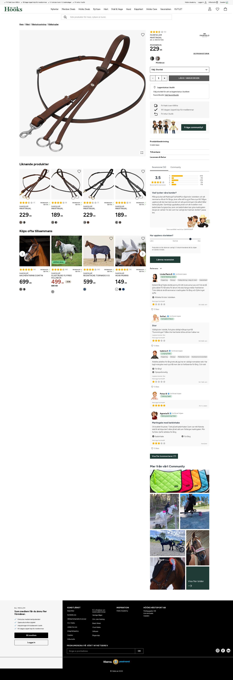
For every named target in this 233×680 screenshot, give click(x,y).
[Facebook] (223, 650)
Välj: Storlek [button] (157, 69)
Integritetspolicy (73, 631)
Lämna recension (165, 259)
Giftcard (95, 631)
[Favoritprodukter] (217, 9)
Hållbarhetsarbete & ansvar (76, 619)
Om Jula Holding (98, 619)
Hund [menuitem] (128, 9)
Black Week (96, 623)
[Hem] (26, 9)
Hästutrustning (39, 24)
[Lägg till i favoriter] (143, 34)
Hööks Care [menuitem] (151, 9)
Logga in (201, 2)
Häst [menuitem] (106, 9)
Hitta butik (212, 2)
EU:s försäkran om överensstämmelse (98, 611)
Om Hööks (71, 623)
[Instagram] (218, 650)
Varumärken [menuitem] (165, 9)
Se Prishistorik (201, 53)
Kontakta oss (71, 615)
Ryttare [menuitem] (96, 9)
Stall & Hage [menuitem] (117, 9)
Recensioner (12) (159, 167)
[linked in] (228, 650)
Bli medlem (31, 635)
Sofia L (163, 316)
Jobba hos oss (72, 627)
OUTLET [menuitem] (178, 9)
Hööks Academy (122, 611)
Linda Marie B (166, 274)
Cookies (70, 635)
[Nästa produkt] (143, 254)
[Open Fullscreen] (142, 152)
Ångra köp (96, 635)
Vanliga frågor (97, 615)
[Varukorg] (225, 9)
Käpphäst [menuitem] (138, 9)
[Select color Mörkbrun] (20, 222)
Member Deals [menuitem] (68, 9)
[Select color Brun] (52, 222)
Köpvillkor (70, 611)
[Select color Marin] (84, 289)
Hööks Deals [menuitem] (84, 9)
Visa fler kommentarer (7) (164, 456)
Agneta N (164, 413)
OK (139, 651)
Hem (21, 24)
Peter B (163, 394)
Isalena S (164, 351)
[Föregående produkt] (22, 254)
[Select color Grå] (52, 291)
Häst (27, 24)
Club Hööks (96, 627)
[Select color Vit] (116, 289)
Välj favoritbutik (172, 95)
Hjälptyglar (53, 24)
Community (175, 167)
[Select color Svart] (24, 222)
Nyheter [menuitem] (55, 9)
